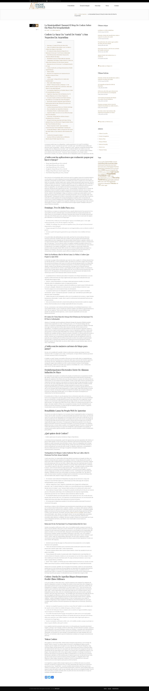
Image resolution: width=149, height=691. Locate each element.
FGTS (111, 168)
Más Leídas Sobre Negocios (54, 82)
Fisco (99, 170)
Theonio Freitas (103, 149)
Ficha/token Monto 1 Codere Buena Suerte (57, 110)
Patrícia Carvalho (103, 144)
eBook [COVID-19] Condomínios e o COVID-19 (107, 56)
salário (102, 181)
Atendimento (115, 688)
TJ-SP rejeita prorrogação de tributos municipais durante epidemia (107, 98)
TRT (117, 183)
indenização (114, 172)
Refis (99, 181)
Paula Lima (102, 147)
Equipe (109, 688)
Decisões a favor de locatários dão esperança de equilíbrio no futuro (106, 111)
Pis (111, 178)
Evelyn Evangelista (104, 136)
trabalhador (112, 181)
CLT (101, 161)
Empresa (116, 166)
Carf (99, 161)
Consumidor (109, 161)
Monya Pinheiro (103, 141)
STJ (108, 181)
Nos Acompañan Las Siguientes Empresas (57, 109)
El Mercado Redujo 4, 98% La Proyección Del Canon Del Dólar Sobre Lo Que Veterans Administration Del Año (59, 131)
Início (75, 14)
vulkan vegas (104, 185)
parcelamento (102, 178)
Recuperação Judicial (112, 180)
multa (112, 176)
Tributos (113, 183)
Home (105, 688)
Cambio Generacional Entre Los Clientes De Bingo (59, 107)
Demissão (100, 166)
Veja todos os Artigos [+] (105, 66)
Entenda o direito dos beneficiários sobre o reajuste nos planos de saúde (108, 36)
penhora (109, 178)
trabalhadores (101, 183)
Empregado (110, 166)
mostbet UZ (104, 176)
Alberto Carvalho (103, 133)
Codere (49, 77)
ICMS (103, 170)
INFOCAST (57, 688)
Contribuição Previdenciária (104, 165)
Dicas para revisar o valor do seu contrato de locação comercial (108, 49)
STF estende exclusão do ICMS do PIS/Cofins (106, 85)
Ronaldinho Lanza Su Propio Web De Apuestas (58, 58)
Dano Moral (113, 165)
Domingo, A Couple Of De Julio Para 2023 (57, 45)
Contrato (115, 161)
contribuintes (112, 163)
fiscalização (116, 168)
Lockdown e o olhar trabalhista (105, 30)
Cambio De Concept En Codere (55, 135)
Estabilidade (107, 168)
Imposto (107, 170)
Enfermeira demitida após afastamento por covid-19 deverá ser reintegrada (108, 92)
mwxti (47, 30)
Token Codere (50, 71)
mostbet (111, 173)
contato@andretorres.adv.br (55, 1)
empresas (101, 168)
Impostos (104, 172)
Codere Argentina (82, 14)
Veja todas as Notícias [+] (106, 121)
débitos (104, 166)
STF (105, 181)
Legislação (103, 174)
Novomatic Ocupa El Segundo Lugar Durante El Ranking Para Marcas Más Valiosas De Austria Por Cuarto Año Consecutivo (58, 103)
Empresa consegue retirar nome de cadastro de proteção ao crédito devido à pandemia (108, 105)
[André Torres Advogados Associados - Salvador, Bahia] (37, 5)
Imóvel (108, 172)
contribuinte (102, 163)
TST (99, 185)
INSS (99, 174)
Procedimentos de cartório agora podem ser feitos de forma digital (108, 42)
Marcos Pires (102, 139)
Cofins (103, 161)
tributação (107, 183)
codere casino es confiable (76, 512)
